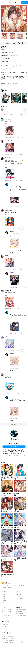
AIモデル (4, 600)
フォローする (14, 447)
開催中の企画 (19, 611)
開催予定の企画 (19, 613)
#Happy (12, 66)
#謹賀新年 (7, 66)
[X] (3, 633)
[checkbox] (5, 114)
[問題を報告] (18, 138)
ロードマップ (5, 626)
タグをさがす (19, 596)
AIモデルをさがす (20, 598)
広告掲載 (11, 642)
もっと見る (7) (14, 424)
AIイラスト (4, 594)
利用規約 (4, 636)
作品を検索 (18, 594)
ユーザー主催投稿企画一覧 (21, 616)
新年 (7, 61)
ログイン (24, 2)
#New (17, 66)
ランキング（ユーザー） (6, 612)
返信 (23, 137)
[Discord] (5, 633)
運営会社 (20, 642)
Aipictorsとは (5, 624)
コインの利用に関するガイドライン (10, 640)
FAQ (21, 640)
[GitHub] (10, 633)
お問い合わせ (5, 642)
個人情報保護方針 (11, 636)
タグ (3, 602)
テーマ (3, 598)
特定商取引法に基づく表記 (8, 638)
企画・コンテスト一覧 (21, 609)
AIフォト (4, 596)
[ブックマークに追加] (18, 43)
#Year (21, 66)
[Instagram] (7, 633)
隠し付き (8, 114)
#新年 (2, 66)
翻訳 (1, 85)
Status (16, 642)
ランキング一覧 (5, 615)
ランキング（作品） (6, 609)
